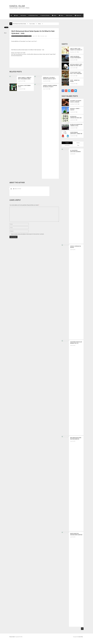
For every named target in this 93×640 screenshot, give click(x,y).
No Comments (42, 36)
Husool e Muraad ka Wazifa (75, 247)
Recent (78, 142)
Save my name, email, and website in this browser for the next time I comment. (27, 234)
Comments (67, 145)
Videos (61, 15)
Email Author (17, 188)
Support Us (78, 15)
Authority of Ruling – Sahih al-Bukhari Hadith (76, 101)
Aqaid (16, 15)
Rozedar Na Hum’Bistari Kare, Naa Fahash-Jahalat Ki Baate (76, 117)
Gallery (54, 15)
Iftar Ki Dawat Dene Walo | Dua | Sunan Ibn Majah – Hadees (76, 73)
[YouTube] (72, 90)
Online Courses (69, 15)
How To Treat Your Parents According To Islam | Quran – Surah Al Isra (76, 49)
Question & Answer (45, 15)
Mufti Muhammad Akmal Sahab (19, 23)
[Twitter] (69, 90)
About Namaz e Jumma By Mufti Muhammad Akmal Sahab (24, 78)
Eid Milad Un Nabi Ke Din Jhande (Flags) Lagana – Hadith (76, 125)
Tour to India (32, 23)
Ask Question (23, 15)
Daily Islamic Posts (34, 15)
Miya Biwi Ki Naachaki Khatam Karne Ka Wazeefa (75, 438)
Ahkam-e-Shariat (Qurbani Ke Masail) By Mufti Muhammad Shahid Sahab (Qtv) (50, 86)
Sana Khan (80, 636)
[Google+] (66, 90)
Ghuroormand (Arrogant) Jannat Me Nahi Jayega (76, 133)
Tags (78, 145)
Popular (67, 142)
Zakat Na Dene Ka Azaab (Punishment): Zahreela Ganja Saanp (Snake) (75, 57)
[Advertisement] (57, 6)
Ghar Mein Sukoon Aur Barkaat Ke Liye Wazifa (76, 342)
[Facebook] (63, 90)
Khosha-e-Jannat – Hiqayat (75, 109)
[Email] (75, 90)
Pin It (5, 33)
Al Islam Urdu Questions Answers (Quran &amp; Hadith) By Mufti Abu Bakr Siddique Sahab (76, 151)
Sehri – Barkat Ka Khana (74, 81)
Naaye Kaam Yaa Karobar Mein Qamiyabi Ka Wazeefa (76, 534)
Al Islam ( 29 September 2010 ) (24, 86)
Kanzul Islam (17, 6)
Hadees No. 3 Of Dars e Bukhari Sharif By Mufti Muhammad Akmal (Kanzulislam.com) (49, 78)
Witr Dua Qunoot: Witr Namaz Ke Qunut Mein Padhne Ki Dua (76, 65)
